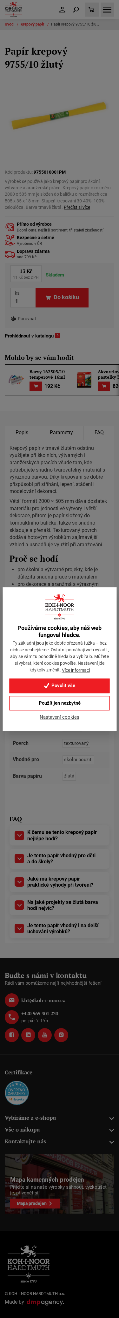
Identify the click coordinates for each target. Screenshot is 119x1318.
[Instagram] (61, 1035)
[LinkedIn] (28, 1035)
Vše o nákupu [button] (22, 1129)
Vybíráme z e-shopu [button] (30, 1117)
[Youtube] (45, 1035)
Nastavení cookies (59, 717)
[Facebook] (12, 1035)
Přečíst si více (77, 207)
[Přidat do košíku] (36, 386)
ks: (17, 293)
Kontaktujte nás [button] (25, 1141)
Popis (22, 432)
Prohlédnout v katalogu (29, 336)
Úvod (10, 24)
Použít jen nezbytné (60, 703)
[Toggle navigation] (76, 10)
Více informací (76, 670)
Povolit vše (62, 685)
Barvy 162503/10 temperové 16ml (47, 374)
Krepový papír (33, 24)
